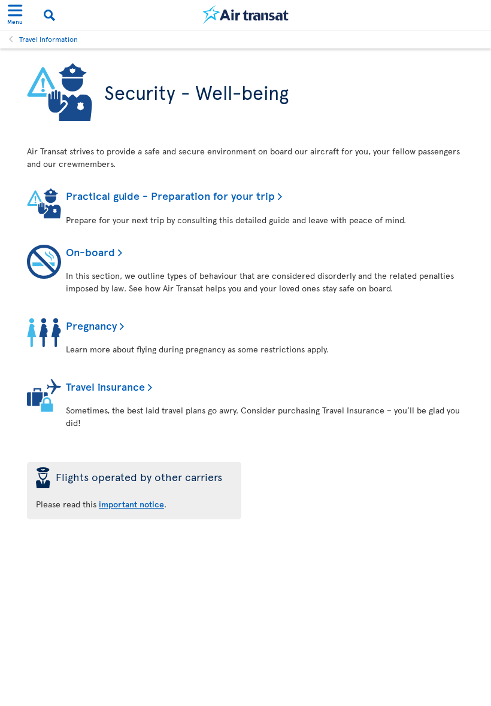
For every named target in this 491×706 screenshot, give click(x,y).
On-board (90, 251)
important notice (131, 504)
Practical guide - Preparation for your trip (170, 195)
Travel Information (48, 39)
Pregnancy (91, 325)
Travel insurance (105, 386)
